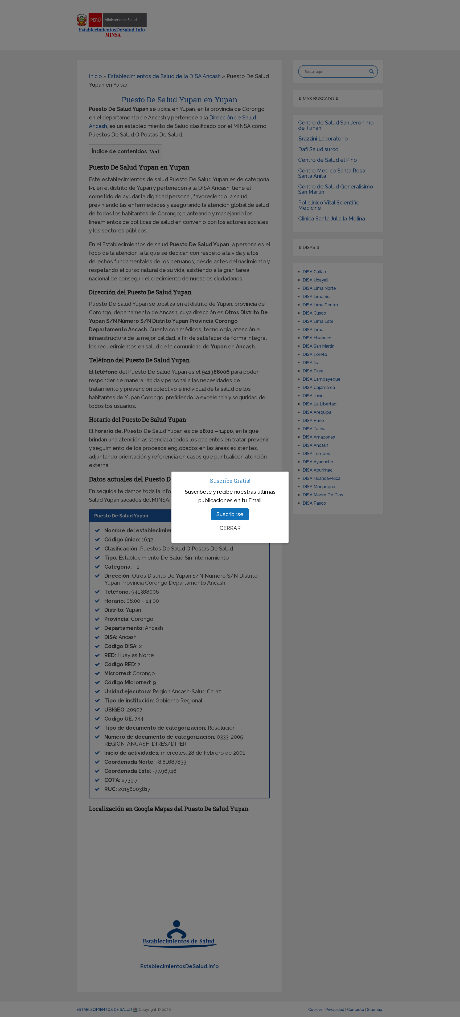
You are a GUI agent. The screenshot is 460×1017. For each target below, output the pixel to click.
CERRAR (230, 528)
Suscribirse (230, 514)
